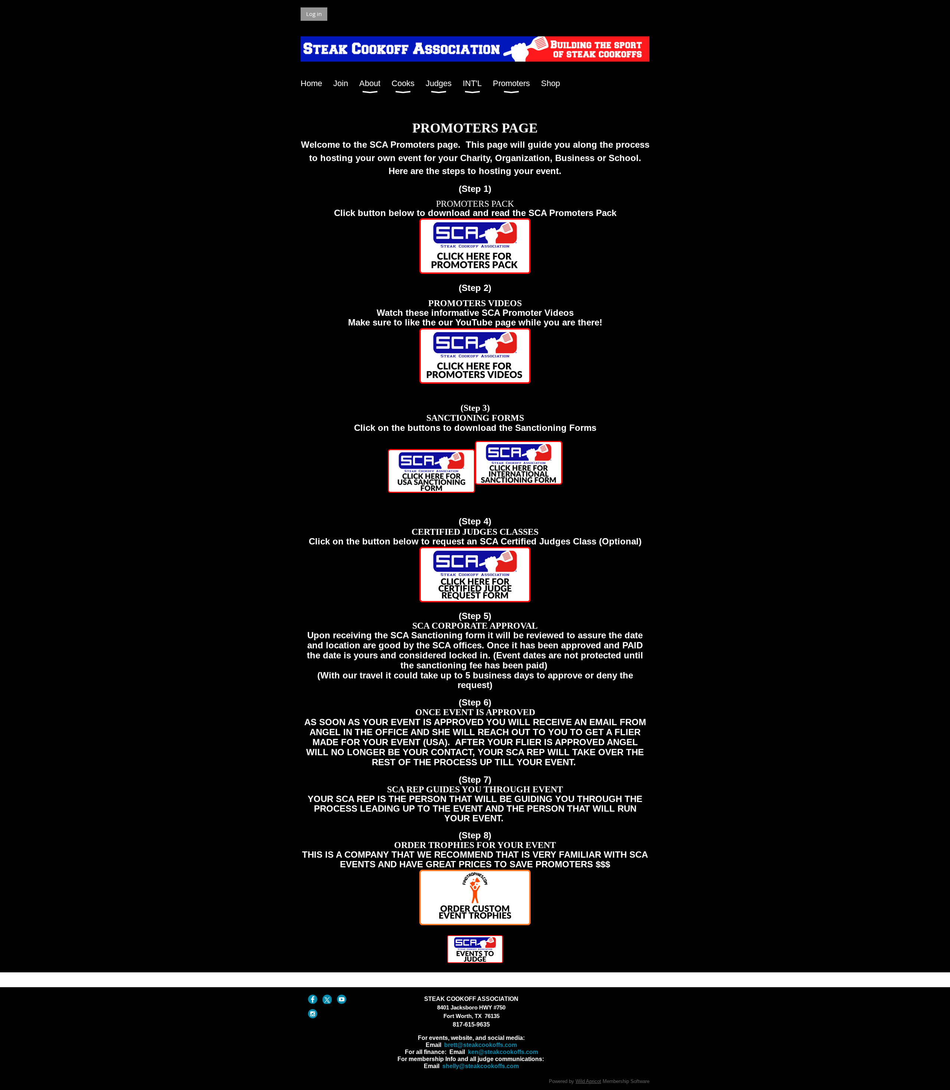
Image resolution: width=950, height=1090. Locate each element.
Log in (314, 13)
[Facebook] (312, 999)
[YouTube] (341, 999)
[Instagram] (312, 1013)
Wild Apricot (588, 1081)
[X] (327, 999)
